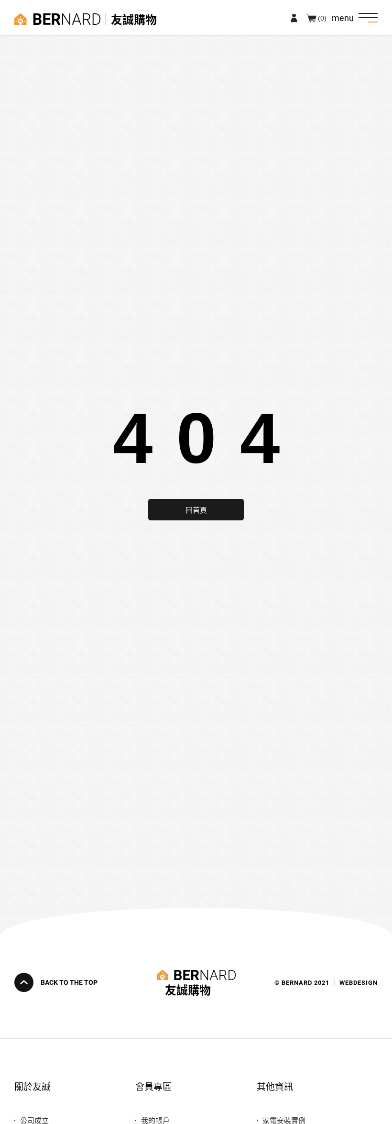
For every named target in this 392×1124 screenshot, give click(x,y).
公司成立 (34, 1120)
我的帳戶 (155, 1120)
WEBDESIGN (358, 982)
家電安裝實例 (283, 1120)
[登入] (294, 17)
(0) (322, 18)
